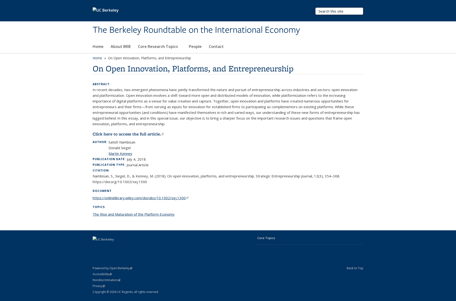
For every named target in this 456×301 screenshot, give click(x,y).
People (195, 46)
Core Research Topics (158, 46)
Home (98, 46)
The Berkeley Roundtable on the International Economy (196, 30)
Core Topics (266, 238)
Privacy (99, 286)
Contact (216, 46)
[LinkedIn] (97, 247)
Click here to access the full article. (128, 134)
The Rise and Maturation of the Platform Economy (134, 214)
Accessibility (102, 274)
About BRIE (121, 46)
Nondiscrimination (106, 280)
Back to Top (355, 268)
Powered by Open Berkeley (112, 268)
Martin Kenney (120, 153)
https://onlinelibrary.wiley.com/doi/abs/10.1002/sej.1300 (141, 197)
